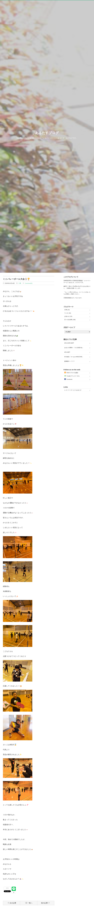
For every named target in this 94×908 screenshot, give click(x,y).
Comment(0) (28, 283)
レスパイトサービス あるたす (72, 390)
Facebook (69, 379)
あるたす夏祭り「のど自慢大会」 (74, 347)
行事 (20, 283)
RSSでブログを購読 (72, 372)
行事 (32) (67, 309)
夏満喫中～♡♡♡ (69, 361)
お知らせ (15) (68, 316)
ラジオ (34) (67, 313)
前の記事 (44, 903)
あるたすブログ (47, 133)
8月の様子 (67, 352)
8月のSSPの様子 (69, 343)
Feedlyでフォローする (73, 376)
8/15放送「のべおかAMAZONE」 (74, 356)
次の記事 (13, 903)
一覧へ (29, 903)
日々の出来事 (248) (70, 319)
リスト (7, 888)
